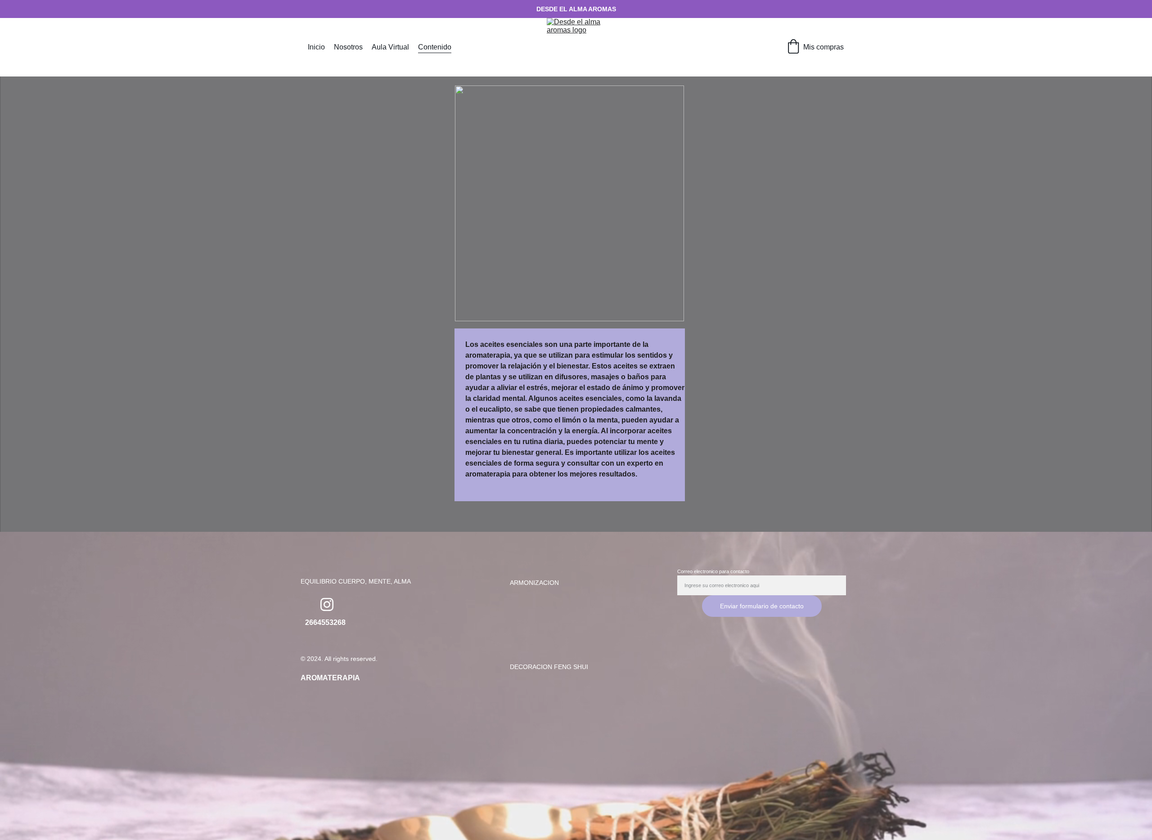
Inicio (316, 47)
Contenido (434, 47)
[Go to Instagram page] (326, 604)
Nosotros (348, 47)
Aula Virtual (390, 47)
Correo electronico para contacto (713, 571)
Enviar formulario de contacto (762, 606)
